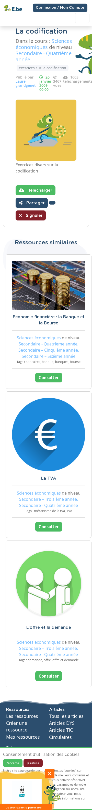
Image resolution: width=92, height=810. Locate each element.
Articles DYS (62, 723)
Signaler (33, 216)
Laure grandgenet (26, 83)
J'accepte (12, 763)
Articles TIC (61, 730)
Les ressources (22, 716)
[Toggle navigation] (82, 18)
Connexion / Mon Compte (60, 7)
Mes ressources (23, 737)
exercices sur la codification (42, 67)
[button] (52, 203)
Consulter (49, 377)
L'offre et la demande (48, 627)
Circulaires (60, 737)
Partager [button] (34, 203)
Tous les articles (66, 716)
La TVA (48, 478)
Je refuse (33, 763)
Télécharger (39, 190)
